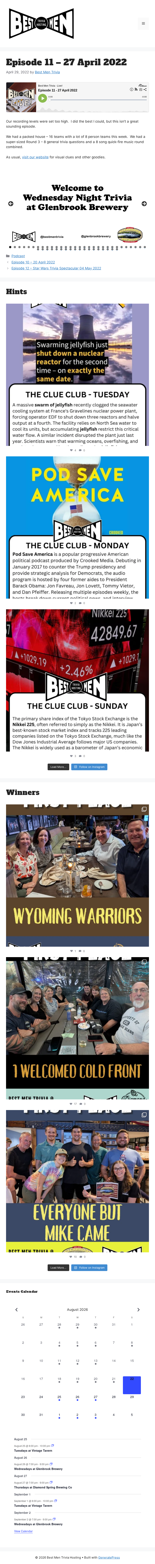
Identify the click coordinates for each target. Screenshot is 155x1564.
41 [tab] (85, 249)
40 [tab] (80, 249)
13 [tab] (66, 247)
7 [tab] (38, 247)
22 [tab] (108, 247)
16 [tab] (80, 247)
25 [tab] (122, 247)
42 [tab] (89, 249)
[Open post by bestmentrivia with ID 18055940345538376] (77, 680)
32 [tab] (43, 249)
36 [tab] (61, 249)
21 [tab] (103, 247)
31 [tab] (38, 249)
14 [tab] (70, 247)
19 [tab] (94, 247)
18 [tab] (89, 247)
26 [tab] (126, 247)
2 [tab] (15, 247)
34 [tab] (52, 249)
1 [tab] (10, 247)
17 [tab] (85, 247)
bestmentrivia (76, 308)
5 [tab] (29, 247)
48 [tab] (117, 249)
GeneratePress (109, 1557)
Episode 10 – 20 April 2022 (33, 262)
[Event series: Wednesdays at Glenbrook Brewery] (51, 1464)
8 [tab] (43, 247)
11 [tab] (57, 247)
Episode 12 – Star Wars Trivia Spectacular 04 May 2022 (56, 268)
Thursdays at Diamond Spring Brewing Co (43, 1487)
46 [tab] (108, 249)
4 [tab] (24, 247)
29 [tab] (140, 247)
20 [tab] (98, 247)
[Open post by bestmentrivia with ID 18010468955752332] (77, 1028)
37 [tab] (66, 249)
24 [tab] (117, 247)
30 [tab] (145, 247)
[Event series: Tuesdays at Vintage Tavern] (52, 1445)
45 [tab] (103, 249)
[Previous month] (16, 1309)
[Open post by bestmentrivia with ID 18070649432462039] (77, 875)
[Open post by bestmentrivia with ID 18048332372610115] (77, 1181)
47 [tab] (112, 249)
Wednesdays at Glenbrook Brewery (38, 1469)
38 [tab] (71, 249)
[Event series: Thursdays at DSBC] (51, 1482)
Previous (11, 204)
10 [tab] (52, 247)
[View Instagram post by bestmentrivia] (145, 441)
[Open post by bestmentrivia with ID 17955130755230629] (77, 527)
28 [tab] (136, 247)
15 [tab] (75, 247)
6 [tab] (33, 247)
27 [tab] (131, 247)
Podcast (18, 256)
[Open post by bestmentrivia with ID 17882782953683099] (77, 375)
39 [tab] (75, 249)
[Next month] (138, 1309)
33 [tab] (47, 249)
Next (144, 204)
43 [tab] (94, 249)
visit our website (35, 157)
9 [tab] (47, 247)
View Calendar (23, 1531)
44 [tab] (98, 249)
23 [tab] (112, 247)
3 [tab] (19, 247)
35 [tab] (57, 249)
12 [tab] (61, 247)
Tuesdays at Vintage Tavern (33, 1450)
